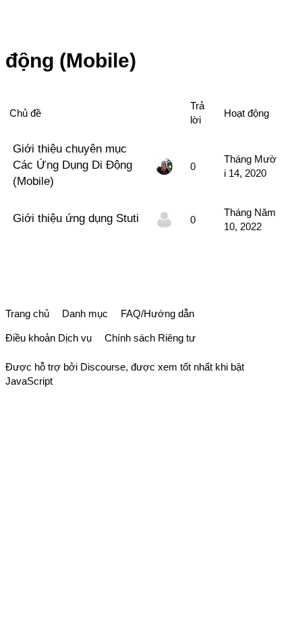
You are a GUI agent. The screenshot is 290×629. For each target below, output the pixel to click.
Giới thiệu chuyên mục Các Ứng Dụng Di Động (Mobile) (72, 165)
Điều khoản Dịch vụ (48, 338)
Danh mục (85, 313)
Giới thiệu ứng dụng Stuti (76, 218)
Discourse (102, 367)
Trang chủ (27, 313)
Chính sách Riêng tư (150, 338)
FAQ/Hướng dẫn (157, 313)
